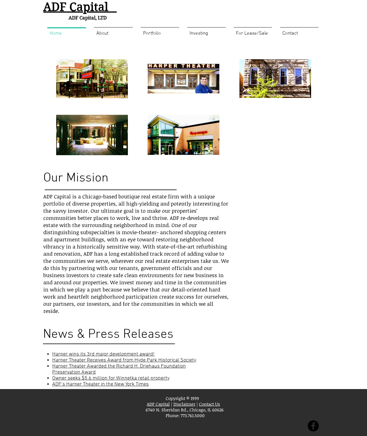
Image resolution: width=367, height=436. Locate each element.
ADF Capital (158, 404)
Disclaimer (184, 404)
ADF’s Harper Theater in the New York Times (100, 384)
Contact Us (209, 404)
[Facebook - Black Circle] (313, 425)
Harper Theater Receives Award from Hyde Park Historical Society (124, 360)
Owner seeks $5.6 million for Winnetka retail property (110, 378)
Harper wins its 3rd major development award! (103, 354)
